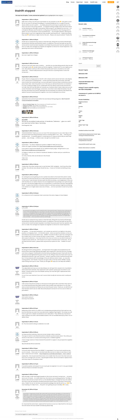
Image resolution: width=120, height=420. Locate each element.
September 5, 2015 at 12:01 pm (30, 174)
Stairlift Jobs (93, 2)
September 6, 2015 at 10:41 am (30, 247)
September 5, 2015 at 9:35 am (30, 117)
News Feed (79, 2)
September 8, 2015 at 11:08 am (30, 266)
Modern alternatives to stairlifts (87, 147)
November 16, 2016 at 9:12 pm (30, 389)
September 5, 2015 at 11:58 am (30, 164)
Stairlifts (25, 6)
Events (86, 2)
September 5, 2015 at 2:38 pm (30, 229)
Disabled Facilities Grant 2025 (86, 130)
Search (80, 63)
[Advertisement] (90, 13)
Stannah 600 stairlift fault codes (87, 144)
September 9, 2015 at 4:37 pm (30, 364)
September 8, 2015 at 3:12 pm (30, 281)
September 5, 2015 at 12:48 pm (30, 206)
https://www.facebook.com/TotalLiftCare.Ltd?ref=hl (45, 104)
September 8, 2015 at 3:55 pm (30, 295)
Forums (20, 6)
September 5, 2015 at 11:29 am (30, 142)
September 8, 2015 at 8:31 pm (30, 308)
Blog (67, 2)
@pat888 (25, 119)
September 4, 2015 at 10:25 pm (30, 53)
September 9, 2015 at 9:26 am (30, 332)
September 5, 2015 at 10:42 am (30, 131)
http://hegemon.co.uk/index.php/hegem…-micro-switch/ (55, 354)
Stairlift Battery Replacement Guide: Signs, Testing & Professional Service (90, 134)
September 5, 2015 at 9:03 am (30, 76)
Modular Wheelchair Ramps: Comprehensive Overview (86, 139)
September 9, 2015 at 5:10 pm (30, 374)
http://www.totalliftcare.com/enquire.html (33, 150)
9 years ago (47, 15)
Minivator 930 (83, 74)
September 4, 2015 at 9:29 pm (30, 39)
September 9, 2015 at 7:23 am (30, 321)
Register (110, 2)
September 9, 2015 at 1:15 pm (30, 348)
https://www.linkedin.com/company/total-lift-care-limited (40, 106)
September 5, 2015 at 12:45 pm (30, 193)
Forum (72, 2)
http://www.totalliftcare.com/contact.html (36, 108)
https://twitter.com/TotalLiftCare (39, 105)
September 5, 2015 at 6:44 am (30, 63)
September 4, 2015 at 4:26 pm (30, 19)
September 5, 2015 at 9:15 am (30, 97)
